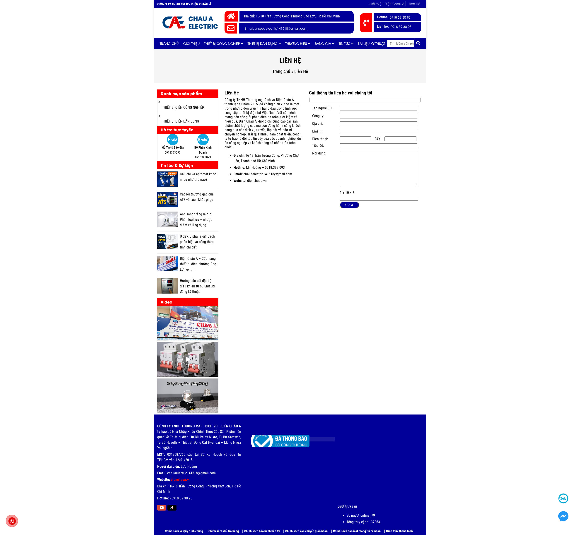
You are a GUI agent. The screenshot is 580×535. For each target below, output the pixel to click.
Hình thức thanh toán (399, 531)
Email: (316, 131)
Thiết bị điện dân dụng (180, 121)
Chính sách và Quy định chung (184, 531)
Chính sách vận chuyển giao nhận (306, 531)
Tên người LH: (322, 108)
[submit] (418, 43)
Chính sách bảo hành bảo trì (262, 531)
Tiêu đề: (318, 145)
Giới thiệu (191, 43)
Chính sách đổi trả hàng (223, 531)
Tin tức (344, 43)
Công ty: (318, 116)
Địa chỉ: (317, 123)
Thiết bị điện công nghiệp (183, 107)
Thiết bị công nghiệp (222, 43)
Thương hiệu (296, 43)
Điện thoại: (320, 139)
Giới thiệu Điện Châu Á (386, 3)
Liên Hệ (414, 3)
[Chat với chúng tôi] (563, 516)
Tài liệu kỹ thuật (371, 43)
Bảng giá (323, 43)
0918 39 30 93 (400, 17)
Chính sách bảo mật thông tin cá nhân (357, 531)
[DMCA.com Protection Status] (318, 437)
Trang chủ (169, 43)
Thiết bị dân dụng (263, 43)
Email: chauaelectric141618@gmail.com (276, 28)
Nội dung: (319, 153)
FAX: (378, 139)
